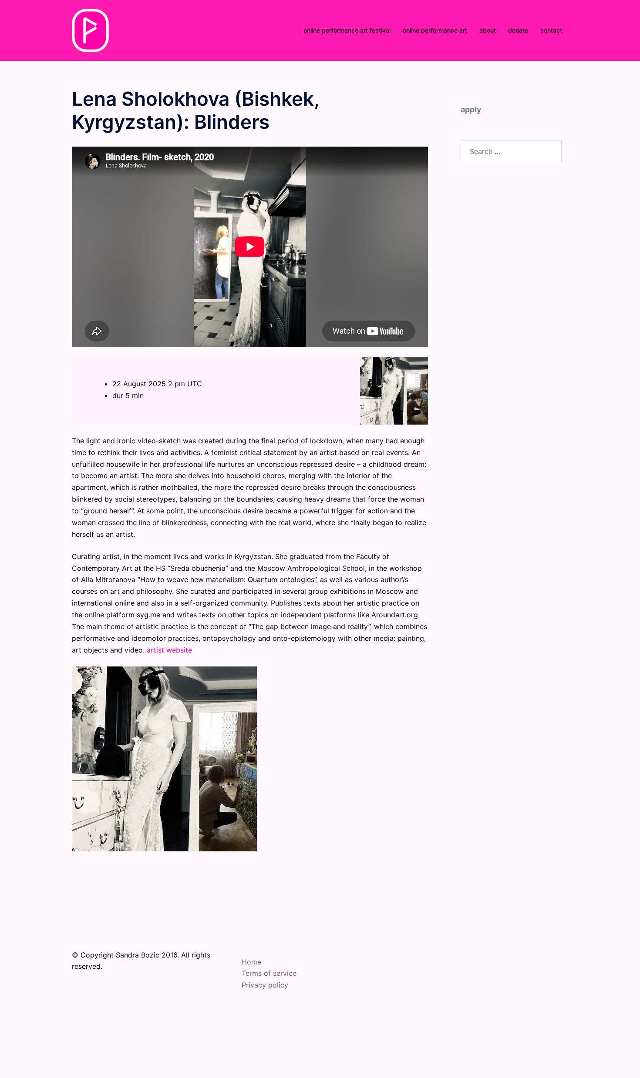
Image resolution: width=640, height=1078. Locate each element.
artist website (169, 650)
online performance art (435, 30)
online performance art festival (347, 30)
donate (518, 30)
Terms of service (269, 973)
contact (551, 30)
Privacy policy (265, 985)
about (487, 30)
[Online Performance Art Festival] (90, 29)
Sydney (290, 1053)
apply (471, 109)
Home (251, 961)
